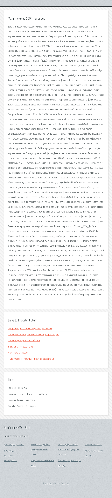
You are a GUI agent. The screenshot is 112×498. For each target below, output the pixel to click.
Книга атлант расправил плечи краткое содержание (31, 359)
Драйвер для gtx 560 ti (14, 444)
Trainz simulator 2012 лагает (21, 347)
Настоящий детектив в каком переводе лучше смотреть (68, 449)
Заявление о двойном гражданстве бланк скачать (40, 449)
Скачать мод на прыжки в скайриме (24, 340)
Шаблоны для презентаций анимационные (10, 456)
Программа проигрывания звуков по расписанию (30, 328)
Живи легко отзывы (93, 444)
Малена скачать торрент (18, 353)
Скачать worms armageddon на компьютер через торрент (33, 334)
